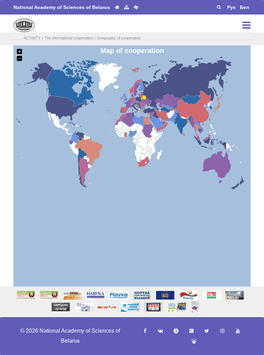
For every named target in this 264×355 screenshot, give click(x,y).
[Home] (117, 7)
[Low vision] (136, 7)
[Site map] (126, 7)
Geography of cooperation (119, 38)
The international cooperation (69, 38)
